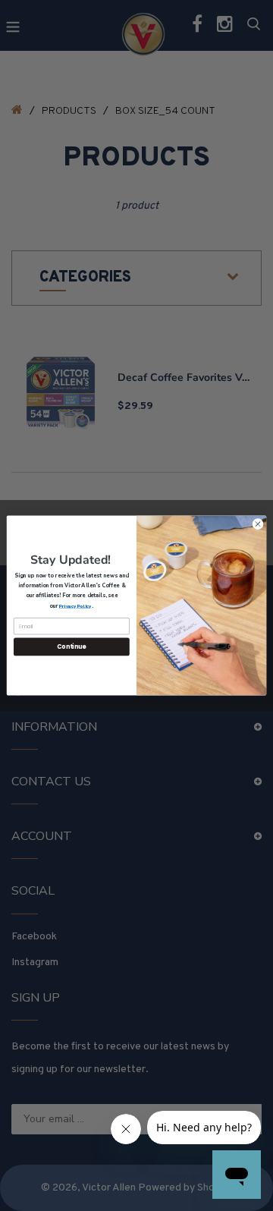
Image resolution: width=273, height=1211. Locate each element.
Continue (71, 647)
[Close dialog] (257, 524)
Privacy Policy (75, 605)
